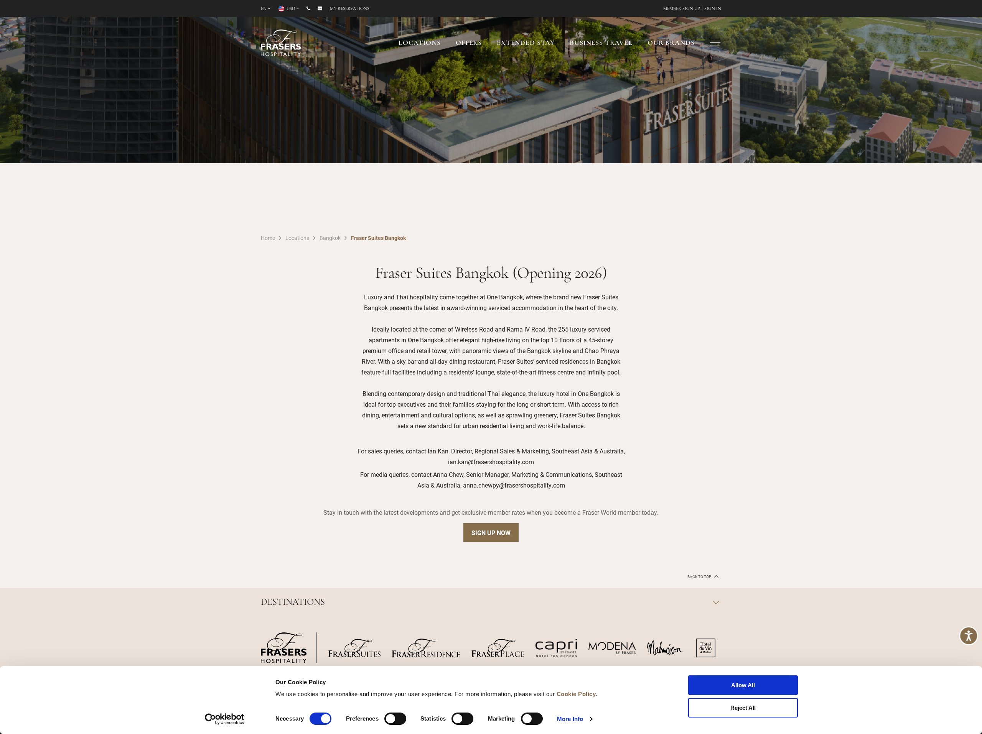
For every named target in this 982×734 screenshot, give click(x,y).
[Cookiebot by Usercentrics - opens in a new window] (224, 719)
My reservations (349, 9)
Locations (420, 43)
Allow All (743, 685)
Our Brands (671, 43)
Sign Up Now (491, 533)
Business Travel (601, 43)
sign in (712, 9)
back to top (699, 576)
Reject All (743, 707)
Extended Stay (526, 43)
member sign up (681, 9)
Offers (469, 43)
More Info (570, 719)
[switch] (395, 719)
